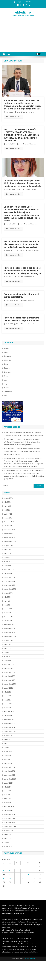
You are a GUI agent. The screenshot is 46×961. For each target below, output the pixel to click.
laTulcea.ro (27, 952)
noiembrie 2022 (9, 676)
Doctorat (7, 368)
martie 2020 (8, 803)
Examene (7, 372)
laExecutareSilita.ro (16, 911)
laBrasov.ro (5, 938)
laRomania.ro (6, 919)
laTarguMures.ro (17, 952)
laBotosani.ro (6, 946)
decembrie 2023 (9, 625)
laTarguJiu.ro (7, 952)
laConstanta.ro (38, 919)
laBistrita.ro (31, 944)
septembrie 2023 (10, 637)
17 (4, 878)
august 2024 (8, 593)
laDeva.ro (22, 924)
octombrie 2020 (9, 775)
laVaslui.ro (6, 941)
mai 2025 (7, 557)
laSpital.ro (20, 905)
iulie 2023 (7, 644)
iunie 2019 (7, 838)
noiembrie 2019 (9, 818)
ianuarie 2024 (8, 621)
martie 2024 (8, 613)
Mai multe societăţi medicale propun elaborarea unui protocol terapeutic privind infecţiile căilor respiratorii (21, 244)
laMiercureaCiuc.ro (8, 927)
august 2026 (8, 498)
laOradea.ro (6, 930)
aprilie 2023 (8, 656)
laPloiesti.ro (22, 922)
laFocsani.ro (29, 924)
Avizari (6, 352)
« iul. (3, 891)
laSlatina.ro (12, 949)
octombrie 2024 (9, 585)
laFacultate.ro (32, 908)
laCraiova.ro (6, 922)
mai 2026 (7, 510)
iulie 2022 (7, 692)
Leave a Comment (28, 112)
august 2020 (8, 783)
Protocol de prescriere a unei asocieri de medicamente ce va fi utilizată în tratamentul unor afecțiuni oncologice (22, 271)
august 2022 (8, 688)
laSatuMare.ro (31, 946)
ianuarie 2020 (8, 811)
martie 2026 (8, 518)
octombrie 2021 (9, 727)
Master (6, 388)
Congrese (7, 356)
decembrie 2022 (9, 672)
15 (34, 874)
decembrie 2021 (9, 720)
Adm (18, 112)
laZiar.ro (17, 908)
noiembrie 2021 (9, 724)
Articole (6, 348)
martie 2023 (8, 660)
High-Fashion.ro (19, 913)
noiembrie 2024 (9, 581)
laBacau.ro (12, 944)
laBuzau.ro (5, 924)
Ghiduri (6, 376)
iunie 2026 (7, 506)
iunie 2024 (7, 601)
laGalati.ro (14, 922)
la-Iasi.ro (13, 938)
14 (28, 874)
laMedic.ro (13, 905)
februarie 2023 (9, 664)
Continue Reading (14, 117)
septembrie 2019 (10, 826)
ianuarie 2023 (8, 668)
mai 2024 (7, 605)
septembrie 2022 (10, 684)
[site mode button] (38, 54)
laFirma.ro (23, 908)
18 (10, 878)
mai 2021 (7, 747)
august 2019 (8, 830)
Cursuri (6, 364)
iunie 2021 (7, 743)
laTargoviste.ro (31, 949)
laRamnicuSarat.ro (25, 930)
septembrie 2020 (10, 779)
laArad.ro (5, 944)
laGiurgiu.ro (38, 924)
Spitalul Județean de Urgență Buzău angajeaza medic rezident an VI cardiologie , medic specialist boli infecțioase (24, 434)
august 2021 (8, 735)
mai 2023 (7, 652)
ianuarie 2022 (8, 716)
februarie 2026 (9, 522)
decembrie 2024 (9, 577)
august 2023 (8, 640)
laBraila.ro (15, 946)
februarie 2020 (9, 807)
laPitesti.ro (14, 930)
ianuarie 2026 (8, 526)
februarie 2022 (9, 712)
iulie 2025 (7, 549)
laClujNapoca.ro (27, 919)
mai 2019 (7, 842)
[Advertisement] (23, 38)
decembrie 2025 (9, 530)
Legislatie (7, 384)
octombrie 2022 (9, 680)
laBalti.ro (35, 911)
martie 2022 (8, 708)
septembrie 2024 (10, 589)
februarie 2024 (9, 617)
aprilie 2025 (8, 561)
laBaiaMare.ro (22, 944)
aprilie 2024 (8, 609)
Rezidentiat (8, 392)
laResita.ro (22, 946)
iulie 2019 (7, 834)
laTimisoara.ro (32, 922)
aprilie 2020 (8, 799)
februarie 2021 (9, 759)
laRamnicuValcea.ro (8, 933)
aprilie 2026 (8, 514)
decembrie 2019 (9, 814)
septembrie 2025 (10, 542)
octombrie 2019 (9, 822)
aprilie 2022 (8, 704)
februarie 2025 (9, 569)
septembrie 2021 (10, 731)
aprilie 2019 (8, 846)
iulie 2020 (7, 787)
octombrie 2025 (9, 538)
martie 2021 (8, 755)
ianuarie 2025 (8, 573)
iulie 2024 (7, 597)
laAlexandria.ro (24, 941)
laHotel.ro (28, 905)
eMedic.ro (23, 12)
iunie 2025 (7, 553)
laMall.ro (11, 908)
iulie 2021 (7, 739)
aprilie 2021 (8, 751)
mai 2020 (7, 795)
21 (28, 878)
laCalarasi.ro (13, 924)
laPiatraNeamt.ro (7, 913)
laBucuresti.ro (16, 919)
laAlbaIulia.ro (14, 941)
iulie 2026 (7, 502)
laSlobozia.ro (21, 949)
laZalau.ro (34, 952)
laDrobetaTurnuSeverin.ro (25, 933)
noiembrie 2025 (9, 534)
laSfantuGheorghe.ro (24, 938)
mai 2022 (7, 700)
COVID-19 (7, 360)
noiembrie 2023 (9, 629)
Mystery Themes (30, 958)
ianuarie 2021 (8, 763)
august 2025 (8, 545)
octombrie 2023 (9, 632)
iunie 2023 (7, 648)
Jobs (5, 380)
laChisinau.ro (27, 911)
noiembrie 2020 (9, 771)
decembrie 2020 (9, 767)
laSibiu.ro (5, 949)
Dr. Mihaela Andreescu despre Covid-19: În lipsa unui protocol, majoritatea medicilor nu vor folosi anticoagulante (22, 183)
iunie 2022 (7, 696)
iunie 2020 (7, 791)
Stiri (5, 396)
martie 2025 (8, 565)
